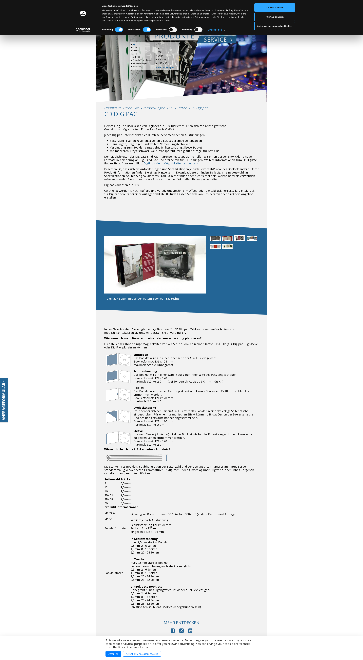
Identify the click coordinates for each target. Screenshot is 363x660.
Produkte (174, 35)
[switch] (147, 29)
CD (159, 44)
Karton (182, 107)
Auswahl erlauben (275, 17)
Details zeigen (215, 30)
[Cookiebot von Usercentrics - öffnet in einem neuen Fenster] (83, 30)
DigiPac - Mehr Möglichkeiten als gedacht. (171, 163)
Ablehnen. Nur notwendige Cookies (274, 26)
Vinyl (160, 48)
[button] (216, 240)
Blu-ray (162, 59)
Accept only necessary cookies (142, 653)
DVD (160, 55)
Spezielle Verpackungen (142, 60)
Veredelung (137, 66)
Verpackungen (166, 67)
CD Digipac (199, 107)
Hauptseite (112, 107)
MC (160, 51)
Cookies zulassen (274, 7)
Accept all (113, 653)
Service (215, 39)
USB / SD (162, 63)
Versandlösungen (140, 63)
